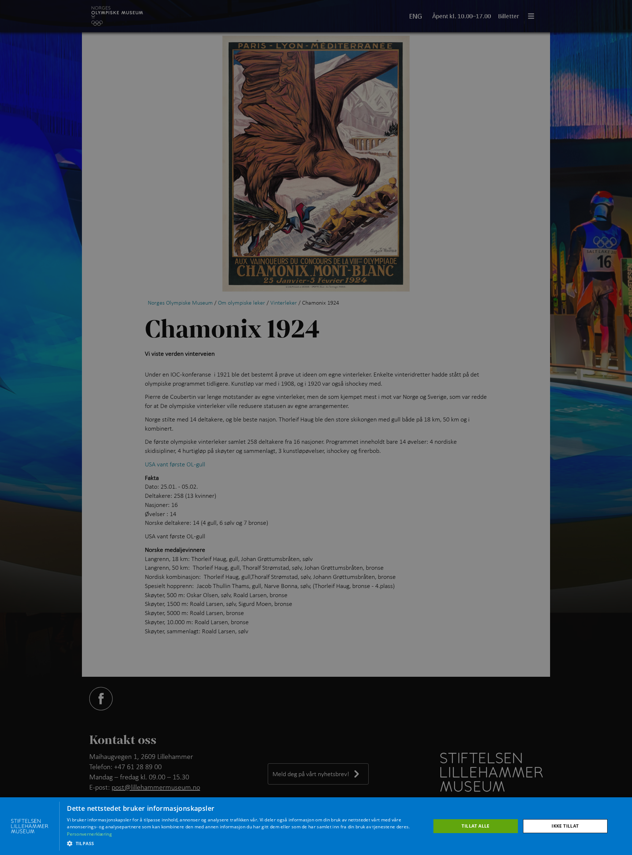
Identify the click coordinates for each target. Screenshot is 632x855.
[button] (243, 844)
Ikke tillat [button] (565, 826)
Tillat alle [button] (475, 826)
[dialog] (316, 826)
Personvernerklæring (89, 834)
